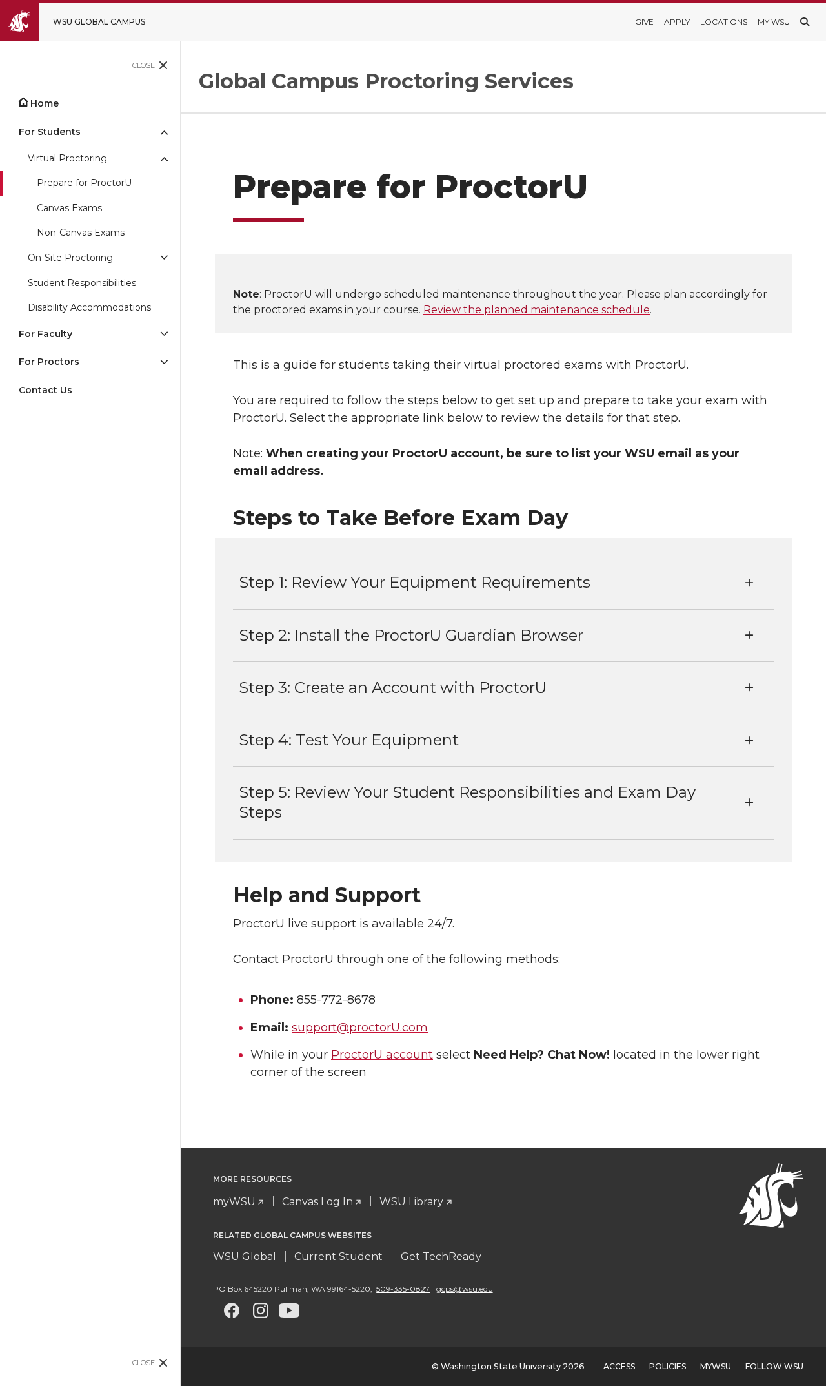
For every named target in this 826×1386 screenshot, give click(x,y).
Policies (667, 1366)
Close (143, 65)
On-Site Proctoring (70, 258)
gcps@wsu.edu (464, 1289)
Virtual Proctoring (67, 158)
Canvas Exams (69, 208)
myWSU (234, 1201)
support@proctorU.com (360, 1027)
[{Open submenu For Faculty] (164, 334)
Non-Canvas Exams (81, 232)
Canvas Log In (317, 1201)
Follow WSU (774, 1366)
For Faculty (45, 334)
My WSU (774, 21)
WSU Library (411, 1201)
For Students (50, 132)
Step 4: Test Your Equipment (349, 739)
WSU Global (244, 1256)
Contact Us (45, 390)
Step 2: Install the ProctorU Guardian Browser (411, 635)
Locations (723, 21)
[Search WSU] (804, 22)
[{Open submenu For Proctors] (164, 362)
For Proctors (49, 361)
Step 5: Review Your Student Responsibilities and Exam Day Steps (467, 802)
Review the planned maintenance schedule (536, 310)
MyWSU (715, 1366)
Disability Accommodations (89, 307)
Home (44, 103)
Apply (677, 21)
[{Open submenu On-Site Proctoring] (164, 258)
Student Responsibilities (82, 283)
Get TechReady (441, 1256)
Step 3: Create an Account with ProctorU (393, 687)
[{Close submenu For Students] (164, 131)
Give (644, 21)
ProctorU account (382, 1055)
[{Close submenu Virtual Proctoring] (164, 158)
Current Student (338, 1256)
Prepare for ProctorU (84, 183)
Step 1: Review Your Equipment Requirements (414, 582)
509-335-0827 (403, 1289)
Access (619, 1366)
